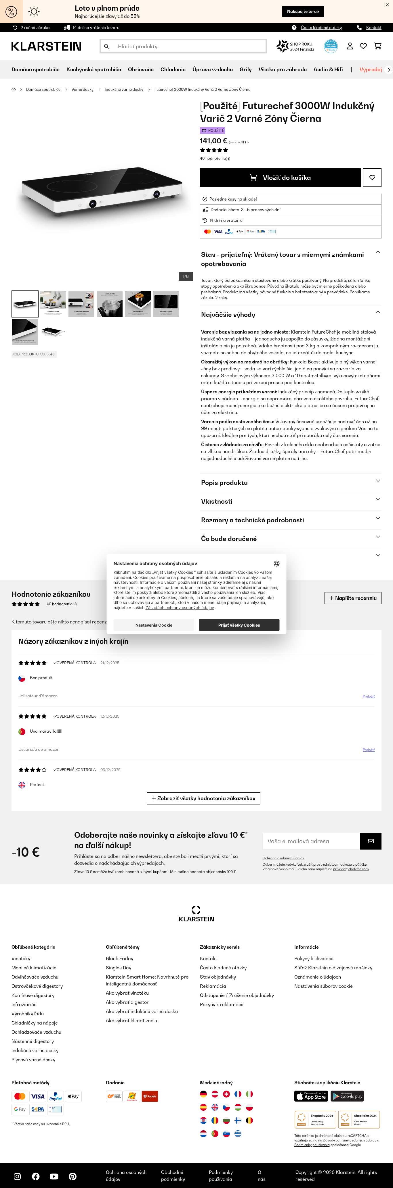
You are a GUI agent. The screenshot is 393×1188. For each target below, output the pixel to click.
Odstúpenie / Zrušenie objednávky (237, 995)
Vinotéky (21, 958)
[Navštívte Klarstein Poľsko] (249, 1107)
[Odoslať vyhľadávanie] (106, 46)
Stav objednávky (218, 977)
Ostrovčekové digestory (37, 986)
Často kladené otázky (321, 27)
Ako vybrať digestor (127, 1002)
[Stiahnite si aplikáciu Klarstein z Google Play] (347, 1096)
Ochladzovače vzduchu (36, 1032)
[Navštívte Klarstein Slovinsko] (226, 1133)
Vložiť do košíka (286, 177)
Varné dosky (83, 89)
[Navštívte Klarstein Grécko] (237, 1134)
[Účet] (350, 46)
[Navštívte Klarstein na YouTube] (54, 1176)
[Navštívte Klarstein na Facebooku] (35, 1176)
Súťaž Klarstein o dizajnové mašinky (333, 968)
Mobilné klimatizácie (34, 968)
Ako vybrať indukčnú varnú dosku (142, 1011)
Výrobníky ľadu (28, 1013)
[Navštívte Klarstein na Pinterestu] (72, 1176)
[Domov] (19, 89)
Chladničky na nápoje (35, 1023)
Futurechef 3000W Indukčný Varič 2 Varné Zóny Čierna (202, 89)
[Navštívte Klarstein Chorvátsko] (203, 1120)
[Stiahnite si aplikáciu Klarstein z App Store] (311, 1096)
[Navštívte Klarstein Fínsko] (237, 1120)
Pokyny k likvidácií (313, 958)
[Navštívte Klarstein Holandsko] (203, 1133)
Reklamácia (213, 986)
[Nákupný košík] (377, 46)
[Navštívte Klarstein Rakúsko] (214, 1094)
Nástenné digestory (33, 1041)
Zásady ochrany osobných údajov (349, 1140)
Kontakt (373, 27)
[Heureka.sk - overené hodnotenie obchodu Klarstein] (331, 46)
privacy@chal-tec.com (351, 869)
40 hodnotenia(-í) (215, 158)
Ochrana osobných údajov (283, 858)
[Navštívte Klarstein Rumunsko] (214, 1120)
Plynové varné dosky (33, 1059)
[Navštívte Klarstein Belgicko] (249, 1120)
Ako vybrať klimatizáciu (131, 1020)
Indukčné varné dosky (124, 89)
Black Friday (119, 958)
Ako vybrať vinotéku (127, 993)
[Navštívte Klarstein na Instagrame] (17, 1176)
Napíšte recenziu (355, 598)
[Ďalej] (388, 70)
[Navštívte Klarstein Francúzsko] (237, 1094)
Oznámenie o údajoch (317, 977)
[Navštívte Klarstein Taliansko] (249, 1094)
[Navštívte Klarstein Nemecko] (203, 1094)
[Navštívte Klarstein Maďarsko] (237, 1107)
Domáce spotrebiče (43, 89)
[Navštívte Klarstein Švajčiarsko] (226, 1094)
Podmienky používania (312, 1145)
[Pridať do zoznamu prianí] (372, 177)
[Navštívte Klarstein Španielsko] (203, 1107)
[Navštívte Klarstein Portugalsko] (214, 1133)
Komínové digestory (33, 995)
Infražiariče (24, 1004)
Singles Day (118, 968)
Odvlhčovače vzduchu (35, 977)
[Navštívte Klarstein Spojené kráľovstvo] (214, 1107)
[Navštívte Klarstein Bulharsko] (226, 1120)
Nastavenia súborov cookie (323, 986)
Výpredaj (371, 69)
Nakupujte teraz (303, 11)
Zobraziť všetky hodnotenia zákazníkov (205, 798)
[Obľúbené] (363, 46)
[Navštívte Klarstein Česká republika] (226, 1107)
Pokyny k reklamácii (221, 1004)
